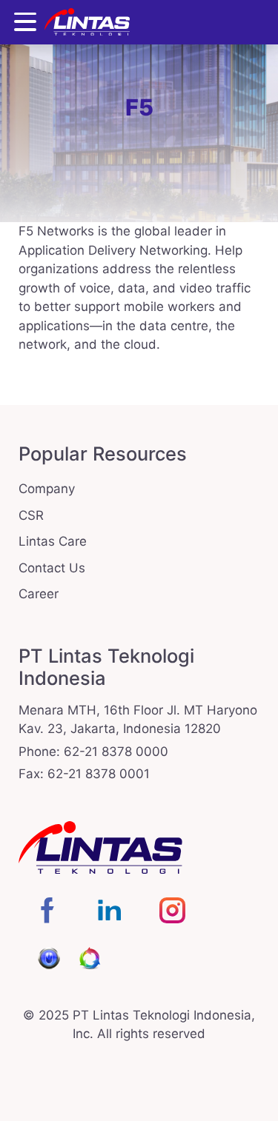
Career (39, 593)
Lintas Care (53, 541)
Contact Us (52, 567)
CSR (31, 515)
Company (47, 488)
